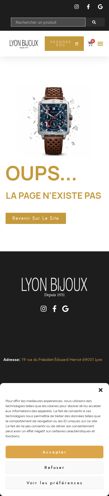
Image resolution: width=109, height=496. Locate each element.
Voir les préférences (55, 483)
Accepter (54, 452)
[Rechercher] (95, 22)
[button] (100, 390)
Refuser (54, 467)
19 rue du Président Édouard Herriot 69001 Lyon (62, 359)
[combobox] (48, 22)
